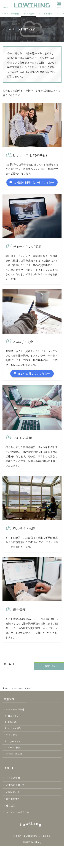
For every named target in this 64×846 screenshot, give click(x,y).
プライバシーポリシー (17, 812)
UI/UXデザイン (15, 741)
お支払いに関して (15, 785)
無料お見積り (13, 798)
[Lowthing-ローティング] (32, 5)
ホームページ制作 (15, 709)
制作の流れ (13, 722)
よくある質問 (13, 778)
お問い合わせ (13, 792)
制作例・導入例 (14, 754)
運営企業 (10, 805)
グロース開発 (14, 747)
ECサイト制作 (14, 728)
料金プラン (13, 716)
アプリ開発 (11, 734)
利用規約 (17, 836)
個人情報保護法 (30, 836)
